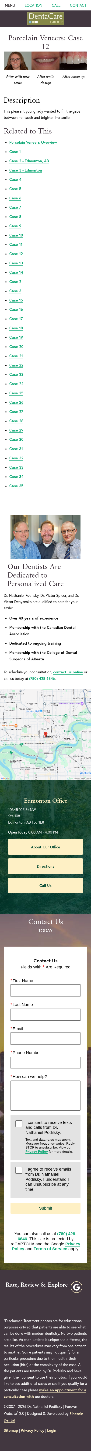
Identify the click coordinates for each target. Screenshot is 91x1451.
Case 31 (16, 448)
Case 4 (15, 179)
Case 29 (16, 430)
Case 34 (16, 476)
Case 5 (15, 188)
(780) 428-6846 (42, 678)
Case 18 (16, 327)
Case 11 (15, 244)
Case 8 (15, 216)
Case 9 (15, 225)
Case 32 (16, 457)
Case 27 (16, 411)
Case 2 (15, 281)
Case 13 (16, 262)
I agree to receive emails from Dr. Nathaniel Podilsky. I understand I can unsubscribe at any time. (48, 1179)
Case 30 (16, 439)
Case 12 (16, 253)
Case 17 (16, 318)
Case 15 (16, 300)
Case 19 (16, 337)
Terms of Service (50, 1248)
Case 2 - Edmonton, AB (29, 160)
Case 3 (15, 290)
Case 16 (16, 309)
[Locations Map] (45, 733)
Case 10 (16, 235)
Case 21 (16, 355)
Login (51, 1430)
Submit (45, 1208)
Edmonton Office (45, 801)
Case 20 (16, 346)
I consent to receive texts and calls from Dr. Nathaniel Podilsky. (50, 1136)
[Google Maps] (76, 1287)
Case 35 (16, 485)
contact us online (68, 671)
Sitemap (11, 1430)
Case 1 (15, 151)
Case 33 (16, 467)
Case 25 (16, 392)
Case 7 (15, 207)
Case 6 (15, 197)
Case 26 (16, 402)
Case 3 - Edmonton (25, 170)
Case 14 (16, 272)
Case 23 (16, 374)
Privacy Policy (36, 1151)
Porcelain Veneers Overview (33, 142)
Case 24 (16, 383)
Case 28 (16, 420)
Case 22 (16, 365)
